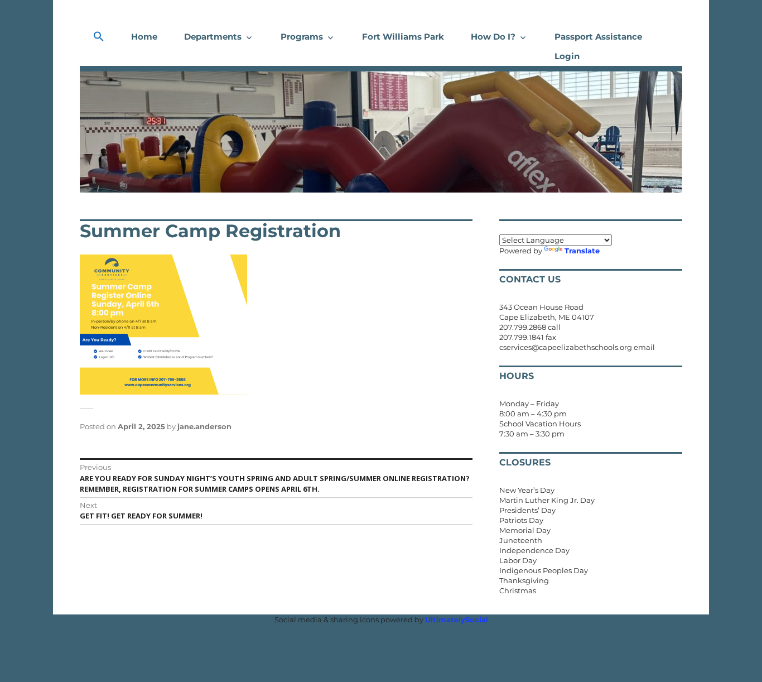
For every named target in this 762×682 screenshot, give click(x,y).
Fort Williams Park (403, 36)
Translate (582, 250)
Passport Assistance (598, 36)
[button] (99, 36)
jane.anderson (204, 426)
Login (567, 56)
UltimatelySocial (456, 619)
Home (144, 36)
